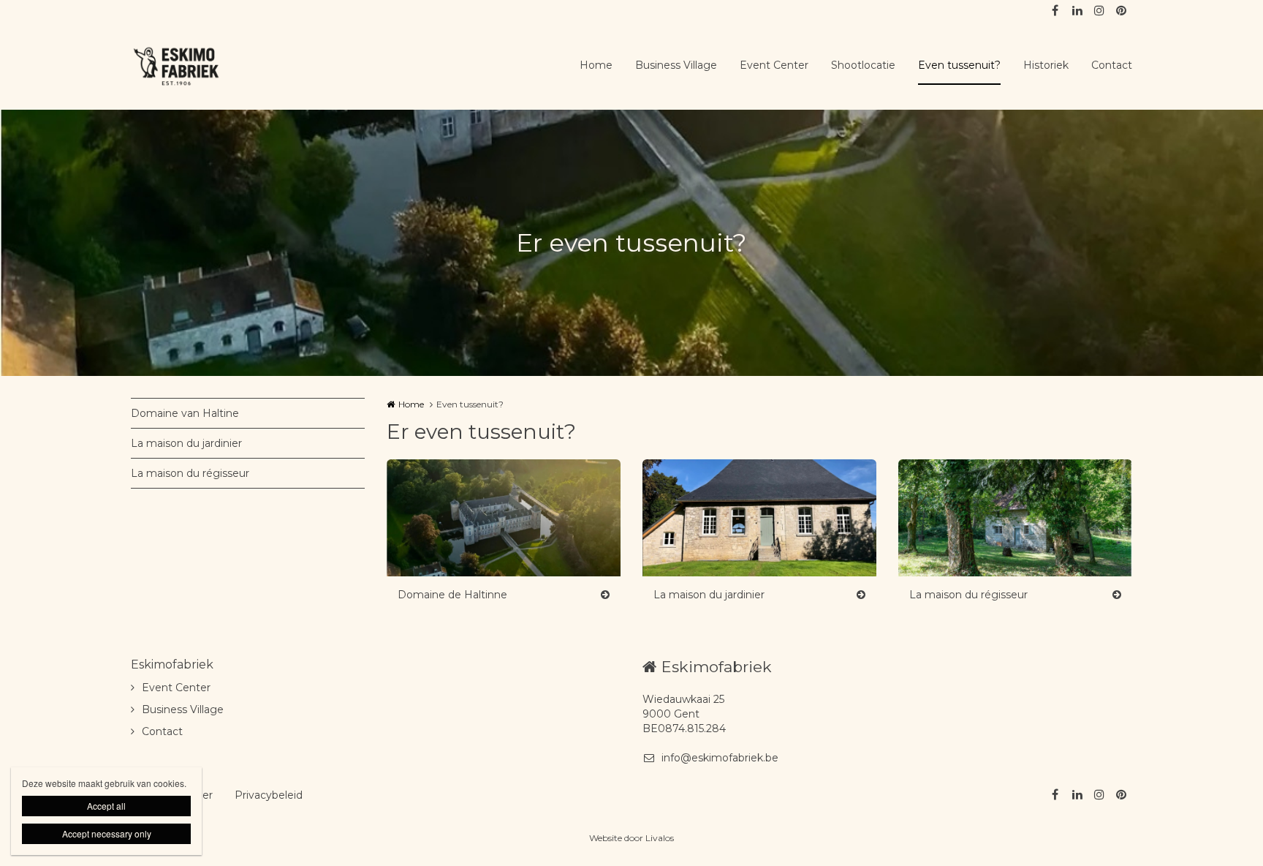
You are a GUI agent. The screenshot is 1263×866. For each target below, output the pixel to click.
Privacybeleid (269, 795)
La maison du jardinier (186, 443)
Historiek (1046, 65)
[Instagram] (1099, 11)
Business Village (676, 65)
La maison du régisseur (190, 473)
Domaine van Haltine (185, 413)
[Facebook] (1055, 11)
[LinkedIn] (1077, 11)
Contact (1111, 65)
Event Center (774, 65)
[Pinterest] (1120, 11)
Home (596, 65)
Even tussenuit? (959, 65)
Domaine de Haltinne (452, 594)
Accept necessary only (106, 833)
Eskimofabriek (172, 664)
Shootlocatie (863, 65)
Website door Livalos (631, 837)
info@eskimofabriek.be (719, 757)
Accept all (106, 805)
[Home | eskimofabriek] (198, 66)
